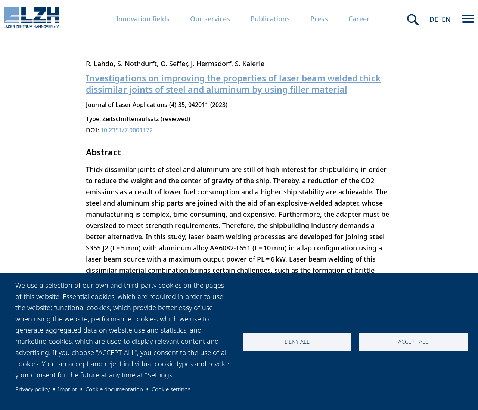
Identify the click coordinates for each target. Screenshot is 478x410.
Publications (270, 18)
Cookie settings (171, 389)
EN (446, 19)
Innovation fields (143, 18)
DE (433, 19)
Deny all (297, 341)
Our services (210, 18)
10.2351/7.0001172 (126, 130)
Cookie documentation (114, 389)
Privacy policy (32, 389)
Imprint (67, 389)
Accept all (413, 341)
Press (319, 18)
